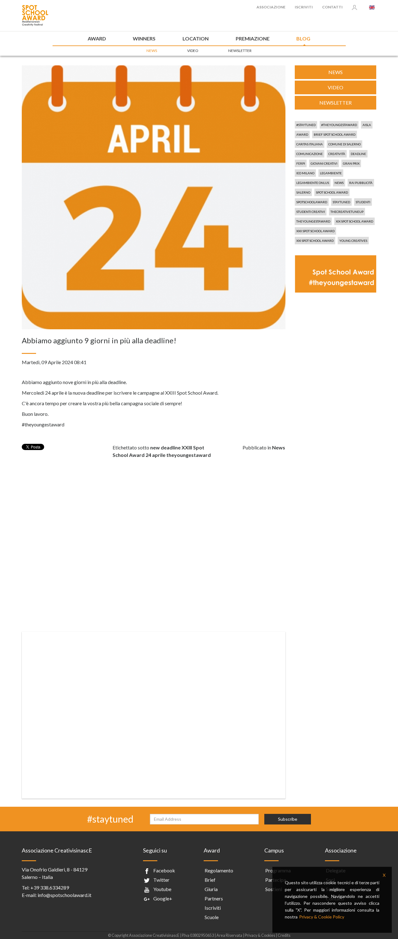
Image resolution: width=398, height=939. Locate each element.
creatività (336, 154)
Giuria (211, 889)
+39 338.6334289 (49, 887)
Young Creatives (353, 240)
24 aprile (155, 455)
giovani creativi (324, 163)
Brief (210, 880)
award (302, 134)
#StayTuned (306, 125)
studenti (363, 202)
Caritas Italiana (309, 144)
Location (196, 38)
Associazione (271, 7)
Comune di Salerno (344, 144)
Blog (303, 38)
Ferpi (300, 163)
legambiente (331, 173)
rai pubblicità (361, 183)
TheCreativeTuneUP (347, 212)
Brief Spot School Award (334, 134)
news (339, 183)
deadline (358, 154)
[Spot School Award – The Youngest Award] (35, 15)
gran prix (351, 163)
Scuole (212, 917)
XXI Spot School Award (315, 240)
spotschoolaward (311, 202)
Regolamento (219, 870)
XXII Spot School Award (315, 231)
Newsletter (240, 50)
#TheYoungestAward (339, 125)
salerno (303, 192)
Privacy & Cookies (260, 935)
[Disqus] (153, 536)
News (151, 50)
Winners (144, 38)
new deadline (165, 447)
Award (97, 38)
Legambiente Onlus (312, 183)
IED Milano (305, 173)
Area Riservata (229, 935)
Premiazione (253, 38)
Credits (284, 935)
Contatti (332, 7)
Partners (214, 898)
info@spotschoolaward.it (64, 895)
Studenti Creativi (310, 212)
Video (192, 50)
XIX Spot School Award (354, 221)
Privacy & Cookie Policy (321, 916)
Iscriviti (304, 7)
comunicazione (309, 154)
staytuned (341, 202)
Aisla (367, 125)
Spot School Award (332, 192)
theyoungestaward (188, 455)
